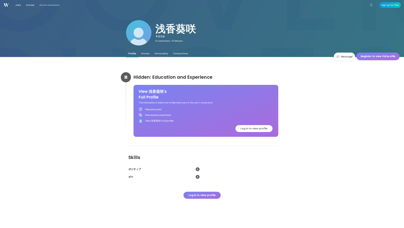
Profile (132, 53)
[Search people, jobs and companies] (371, 5)
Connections (180, 53)
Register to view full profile (378, 56)
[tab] (132, 53)
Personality (161, 53)
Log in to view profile (253, 128)
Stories (145, 53)
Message (347, 56)
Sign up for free (390, 5)
